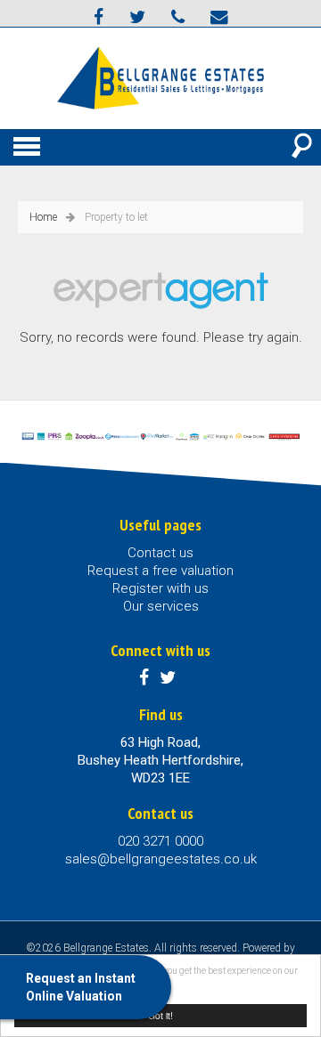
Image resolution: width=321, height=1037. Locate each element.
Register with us (160, 588)
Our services (161, 606)
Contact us (160, 553)
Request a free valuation (160, 571)
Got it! (160, 1015)
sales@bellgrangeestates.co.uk (161, 859)
